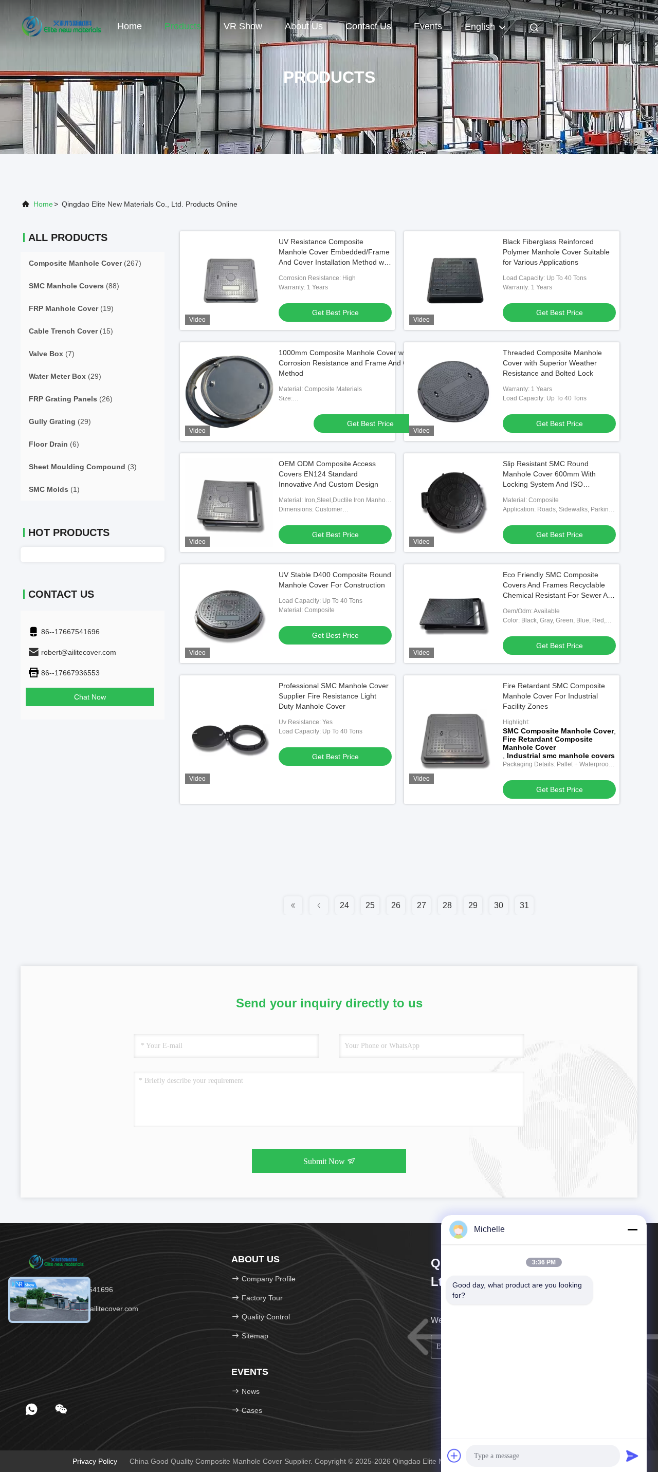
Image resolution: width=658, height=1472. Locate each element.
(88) (74, 286)
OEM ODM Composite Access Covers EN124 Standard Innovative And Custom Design (328, 473)
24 (344, 905)
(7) (52, 353)
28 (447, 905)
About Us (304, 26)
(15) (71, 331)
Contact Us (368, 26)
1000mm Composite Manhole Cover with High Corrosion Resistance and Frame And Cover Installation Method (369, 362)
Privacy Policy (94, 1461)
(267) (85, 263)
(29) (65, 376)
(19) (71, 308)
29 (473, 905)
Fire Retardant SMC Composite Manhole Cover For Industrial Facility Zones (554, 696)
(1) (54, 489)
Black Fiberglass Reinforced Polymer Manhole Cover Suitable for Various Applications (556, 251)
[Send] (632, 1455)
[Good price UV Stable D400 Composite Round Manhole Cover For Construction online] (229, 613)
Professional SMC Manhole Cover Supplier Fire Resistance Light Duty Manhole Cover (334, 696)
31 (524, 905)
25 (370, 905)
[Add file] (454, 1455)
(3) (83, 467)
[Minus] (632, 1229)
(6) (54, 444)
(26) (71, 399)
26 (395, 905)
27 (421, 905)
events (428, 26)
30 (498, 905)
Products (182, 26)
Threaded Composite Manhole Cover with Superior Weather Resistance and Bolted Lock (552, 362)
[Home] (62, 26)
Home (129, 26)
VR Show (243, 26)
